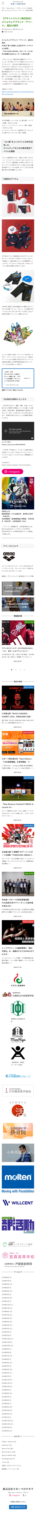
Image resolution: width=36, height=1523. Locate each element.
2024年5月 (5, 1363)
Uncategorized (7, 1459)
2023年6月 (5, 1400)
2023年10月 (6, 1386)
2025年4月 (5, 1325)
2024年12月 (6, 1339)
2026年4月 (5, 1291)
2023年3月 (5, 1410)
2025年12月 (6, 1305)
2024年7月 (5, 1356)
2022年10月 (6, 1427)
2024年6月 (5, 1359)
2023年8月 (5, 1393)
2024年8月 (5, 1352)
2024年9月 (5, 1349)
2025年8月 (5, 1311)
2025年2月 (5, 1332)
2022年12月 (6, 1421)
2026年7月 (5, 1281)
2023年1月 (5, 1417)
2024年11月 (6, 1342)
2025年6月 (5, 1318)
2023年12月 (6, 1380)
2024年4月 (5, 1366)
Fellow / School (7, 1442)
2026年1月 (5, 1301)
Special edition (7, 1455)
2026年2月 (5, 1298)
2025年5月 (5, 1322)
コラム (4, 1462)
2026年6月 (5, 1284)
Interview (5, 1445)
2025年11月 (6, 1308)
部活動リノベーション (9, 1469)
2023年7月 (5, 1397)
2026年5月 (5, 1288)
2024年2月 (5, 1373)
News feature (6, 1452)
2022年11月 (6, 1424)
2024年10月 (6, 1346)
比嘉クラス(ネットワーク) (10, 1466)
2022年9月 (5, 1431)
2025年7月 (5, 1315)
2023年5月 (5, 1403)
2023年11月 (6, 1383)
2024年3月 (5, 1369)
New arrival (9, 32)
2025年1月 (5, 1335)
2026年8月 (5, 1277)
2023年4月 (5, 1407)
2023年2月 (5, 1414)
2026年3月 (5, 1294)
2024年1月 (5, 1376)
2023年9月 (5, 1390)
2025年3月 (5, 1328)
